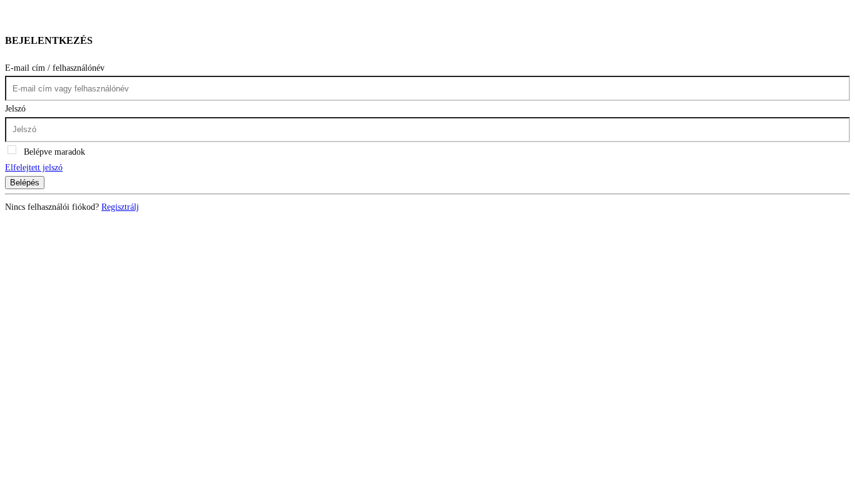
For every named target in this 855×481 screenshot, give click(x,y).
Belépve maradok (54, 152)
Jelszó (15, 108)
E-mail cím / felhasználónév (55, 68)
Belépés (24, 182)
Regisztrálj (120, 207)
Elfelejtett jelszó (34, 167)
